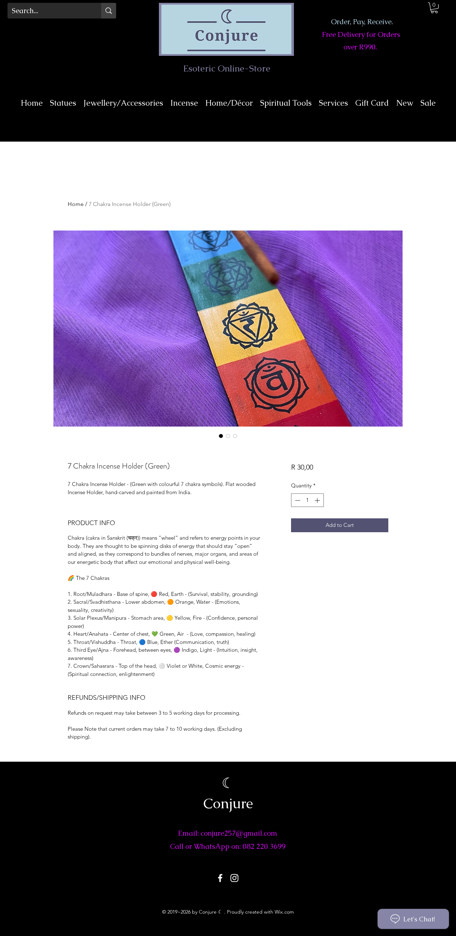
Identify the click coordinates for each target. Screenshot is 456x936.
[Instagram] (234, 878)
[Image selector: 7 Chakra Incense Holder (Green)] (220, 435)
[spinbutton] (307, 500)
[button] (434, 7)
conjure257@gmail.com (239, 833)
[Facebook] (220, 878)
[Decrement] (297, 500)
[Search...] (108, 10)
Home (76, 204)
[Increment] (318, 500)
